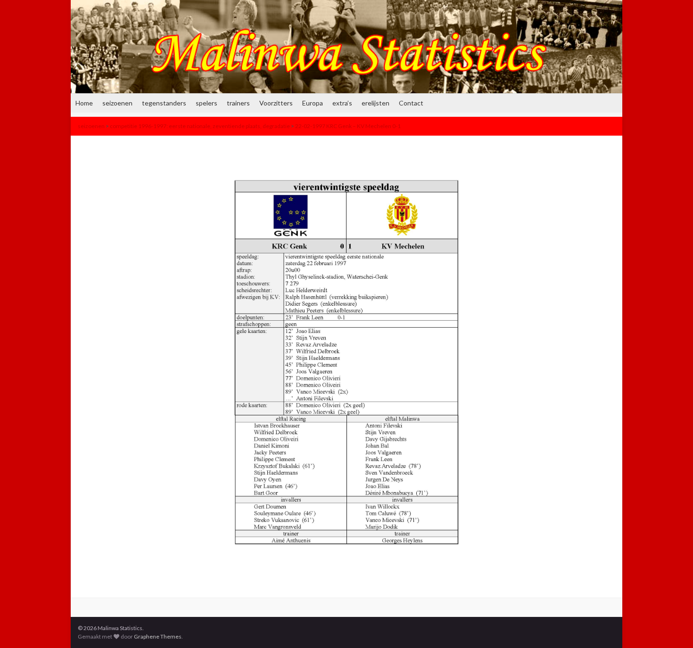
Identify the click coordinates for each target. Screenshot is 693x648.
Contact (411, 103)
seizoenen (117, 103)
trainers (238, 103)
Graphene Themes (158, 636)
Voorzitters (276, 103)
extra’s (342, 103)
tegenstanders (164, 103)
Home (84, 103)
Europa (312, 103)
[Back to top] (672, 627)
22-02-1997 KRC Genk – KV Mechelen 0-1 (348, 126)
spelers (206, 103)
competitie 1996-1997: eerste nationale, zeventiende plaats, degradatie (200, 126)
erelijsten (375, 103)
